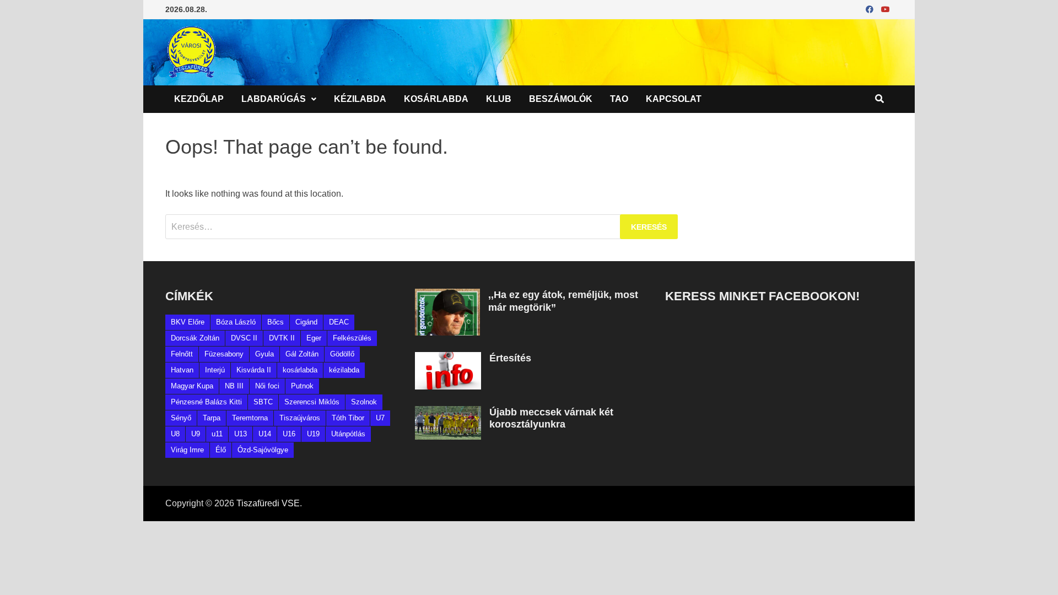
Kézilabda (360, 99)
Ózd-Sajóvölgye (262, 450)
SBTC (263, 402)
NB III (234, 386)
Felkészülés (352, 338)
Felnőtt (182, 354)
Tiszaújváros (299, 418)
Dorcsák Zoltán (195, 338)
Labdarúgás (273, 99)
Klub (498, 99)
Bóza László (236, 322)
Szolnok (364, 402)
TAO (619, 99)
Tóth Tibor (348, 418)
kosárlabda (300, 370)
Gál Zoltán (302, 354)
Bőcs (275, 322)
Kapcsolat (673, 99)
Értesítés (510, 358)
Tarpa (211, 418)
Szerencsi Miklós (311, 402)
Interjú (215, 370)
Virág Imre (187, 450)
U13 (240, 434)
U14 (264, 434)
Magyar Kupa (192, 386)
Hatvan (182, 370)
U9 (195, 434)
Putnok (302, 386)
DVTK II (282, 338)
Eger (313, 338)
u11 (217, 434)
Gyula (264, 354)
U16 (289, 434)
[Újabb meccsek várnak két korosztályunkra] (448, 412)
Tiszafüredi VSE (268, 503)
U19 (313, 434)
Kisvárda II (253, 370)
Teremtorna (250, 418)
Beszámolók (560, 99)
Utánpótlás (348, 434)
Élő (220, 450)
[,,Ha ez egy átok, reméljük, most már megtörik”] (447, 295)
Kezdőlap (199, 99)
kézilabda (344, 370)
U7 (380, 418)
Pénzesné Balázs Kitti (206, 402)
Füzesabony (224, 354)
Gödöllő (342, 354)
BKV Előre (187, 322)
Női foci (267, 386)
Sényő (181, 418)
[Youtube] (885, 9)
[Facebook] (870, 9)
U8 (175, 434)
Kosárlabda (436, 99)
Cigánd (306, 322)
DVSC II (244, 338)
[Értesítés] (448, 358)
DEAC (339, 322)
